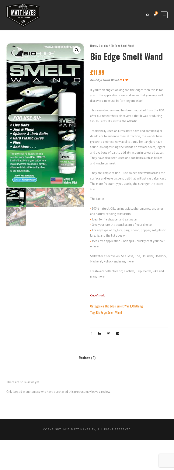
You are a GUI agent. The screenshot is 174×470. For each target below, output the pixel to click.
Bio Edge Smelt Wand (118, 306)
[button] (77, 50)
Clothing (103, 45)
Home (93, 45)
